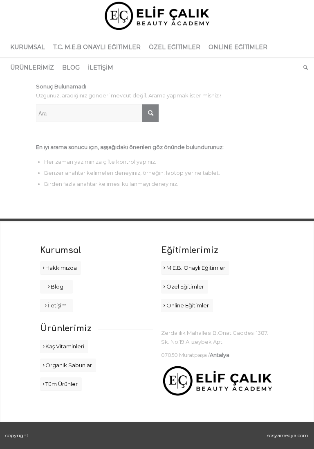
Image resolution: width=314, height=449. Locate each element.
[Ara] (303, 67)
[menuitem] (27, 47)
